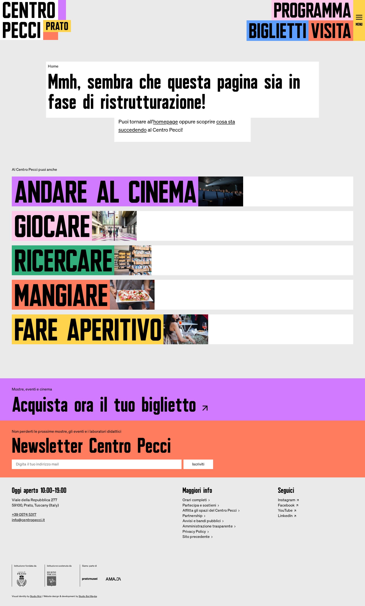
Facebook (286, 505)
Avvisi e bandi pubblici (201, 520)
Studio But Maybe (88, 596)
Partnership (192, 515)
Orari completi (194, 499)
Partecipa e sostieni (199, 505)
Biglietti (277, 28)
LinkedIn (285, 515)
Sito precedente (196, 536)
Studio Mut (35, 596)
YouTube (285, 510)
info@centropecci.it (28, 519)
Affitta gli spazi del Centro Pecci (209, 510)
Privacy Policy (194, 531)
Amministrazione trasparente (207, 526)
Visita (331, 28)
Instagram (286, 499)
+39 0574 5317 (24, 514)
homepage (165, 121)
